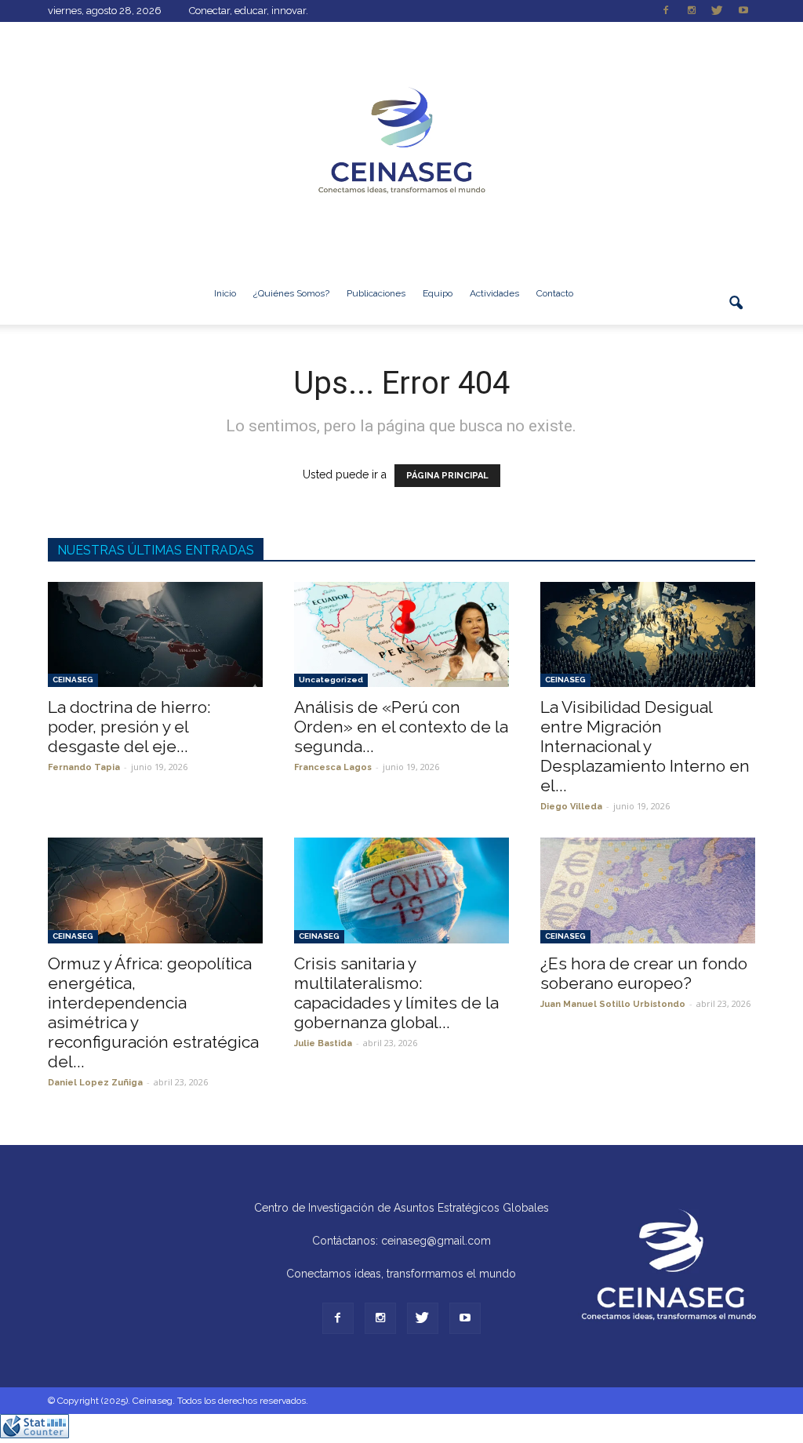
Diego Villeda (571, 806)
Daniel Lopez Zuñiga (95, 1083)
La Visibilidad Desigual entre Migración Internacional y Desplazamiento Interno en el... (645, 746)
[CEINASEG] (401, 142)
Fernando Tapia (84, 767)
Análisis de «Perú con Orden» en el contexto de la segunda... (401, 726)
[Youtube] (743, 11)
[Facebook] (666, 11)
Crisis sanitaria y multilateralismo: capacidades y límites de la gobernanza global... (396, 993)
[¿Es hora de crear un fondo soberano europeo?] (647, 890)
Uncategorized (331, 679)
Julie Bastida (323, 1043)
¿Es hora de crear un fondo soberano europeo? (643, 973)
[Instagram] (691, 11)
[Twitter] (717, 11)
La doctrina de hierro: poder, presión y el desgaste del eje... (129, 726)
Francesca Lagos (333, 767)
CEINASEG (73, 679)
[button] (736, 312)
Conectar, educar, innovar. (248, 10)
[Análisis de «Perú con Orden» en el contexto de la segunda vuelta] (401, 634)
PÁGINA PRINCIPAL (447, 476)
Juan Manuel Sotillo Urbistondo (612, 1004)
